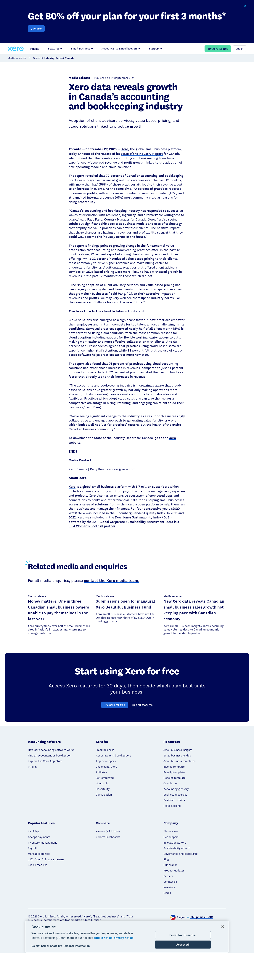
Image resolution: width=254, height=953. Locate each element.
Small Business (80, 48)
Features (53, 48)
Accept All (182, 944)
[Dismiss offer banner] (245, 6)
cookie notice (103, 938)
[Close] (222, 926)
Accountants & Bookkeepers (119, 48)
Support (154, 48)
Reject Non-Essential (183, 935)
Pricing (34, 49)
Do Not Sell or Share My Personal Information (60, 946)
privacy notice (124, 938)
